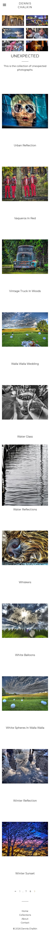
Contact (25, 922)
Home (25, 911)
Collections (25, 915)
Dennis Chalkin (25, 5)
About (25, 919)
